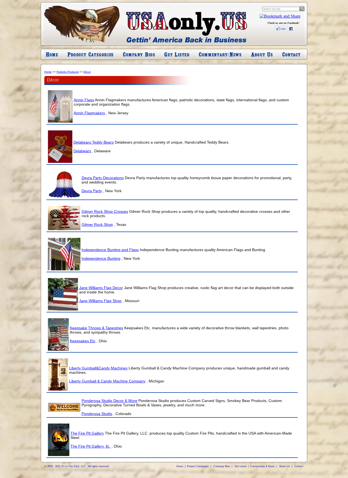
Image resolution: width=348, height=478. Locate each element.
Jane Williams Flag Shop (100, 301)
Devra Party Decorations (103, 178)
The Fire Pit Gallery (87, 433)
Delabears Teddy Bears (93, 142)
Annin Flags (84, 100)
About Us (284, 466)
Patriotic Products (68, 71)
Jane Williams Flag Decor (101, 288)
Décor (87, 71)
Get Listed (240, 466)
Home (48, 71)
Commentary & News (262, 466)
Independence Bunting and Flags (110, 250)
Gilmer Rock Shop (97, 224)
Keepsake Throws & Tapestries (96, 328)
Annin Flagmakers (89, 113)
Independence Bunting (101, 258)
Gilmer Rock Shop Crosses (105, 211)
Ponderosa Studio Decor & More (109, 400)
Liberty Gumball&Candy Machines (98, 368)
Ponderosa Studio (97, 413)
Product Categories (198, 466)
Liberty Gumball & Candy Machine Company (107, 381)
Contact (298, 466)
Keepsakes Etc (82, 341)
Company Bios (221, 466)
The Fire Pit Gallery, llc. (90, 446)
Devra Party (92, 191)
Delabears (82, 151)
